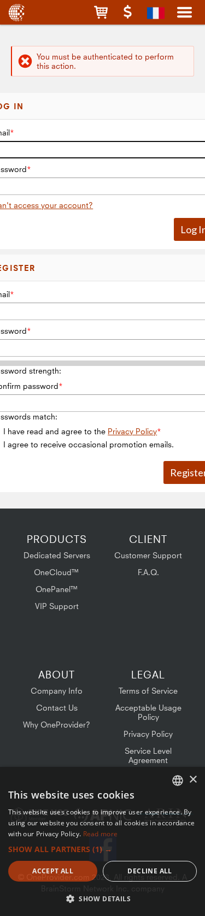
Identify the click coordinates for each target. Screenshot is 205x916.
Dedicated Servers (57, 555)
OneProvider (17, 12)
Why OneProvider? (56, 724)
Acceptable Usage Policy (148, 712)
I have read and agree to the (80, 431)
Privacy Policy (132, 431)
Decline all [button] (149, 871)
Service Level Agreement (148, 755)
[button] (100, 12)
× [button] (193, 780)
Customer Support (148, 555)
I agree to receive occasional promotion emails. (88, 444)
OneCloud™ (56, 572)
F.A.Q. (148, 572)
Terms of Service (148, 690)
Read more (100, 833)
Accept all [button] (52, 871)
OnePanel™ (57, 589)
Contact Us (57, 707)
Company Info (57, 690)
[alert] (102, 841)
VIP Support (57, 606)
